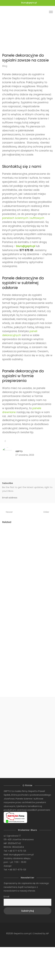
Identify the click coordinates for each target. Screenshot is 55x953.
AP (47, 933)
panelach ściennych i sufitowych (23, 218)
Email (6, 896)
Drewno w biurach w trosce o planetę (22, 639)
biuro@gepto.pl (25, 246)
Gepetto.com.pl (22, 933)
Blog (4, 66)
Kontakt (28, 740)
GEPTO (19, 451)
